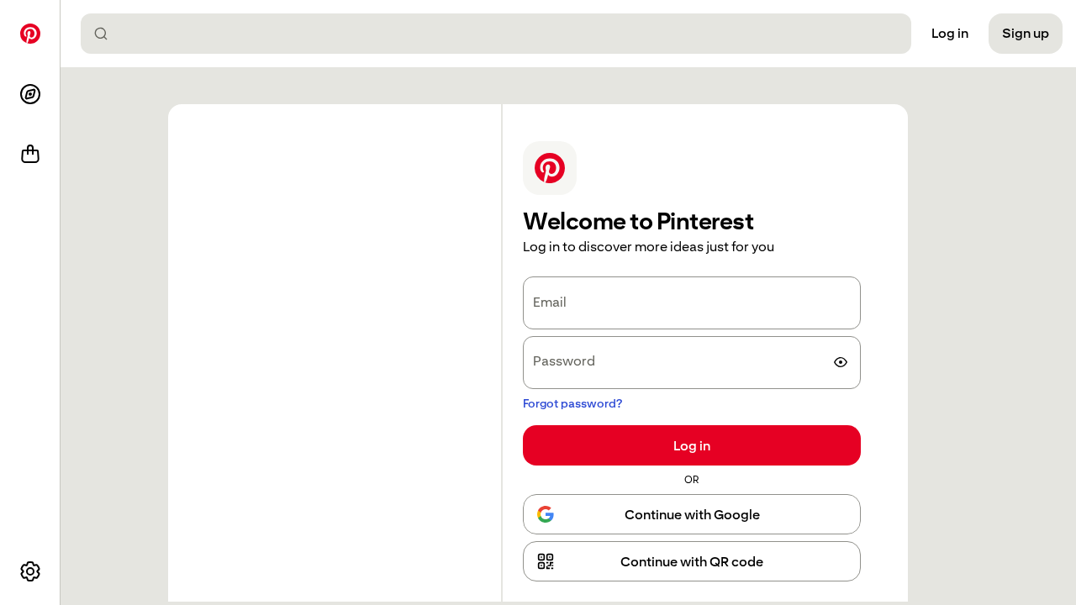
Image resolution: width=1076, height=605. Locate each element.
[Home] (30, 33)
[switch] (841, 362)
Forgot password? (572, 403)
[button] (692, 561)
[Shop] (30, 154)
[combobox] (502, 33)
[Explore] (30, 94)
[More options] (30, 571)
